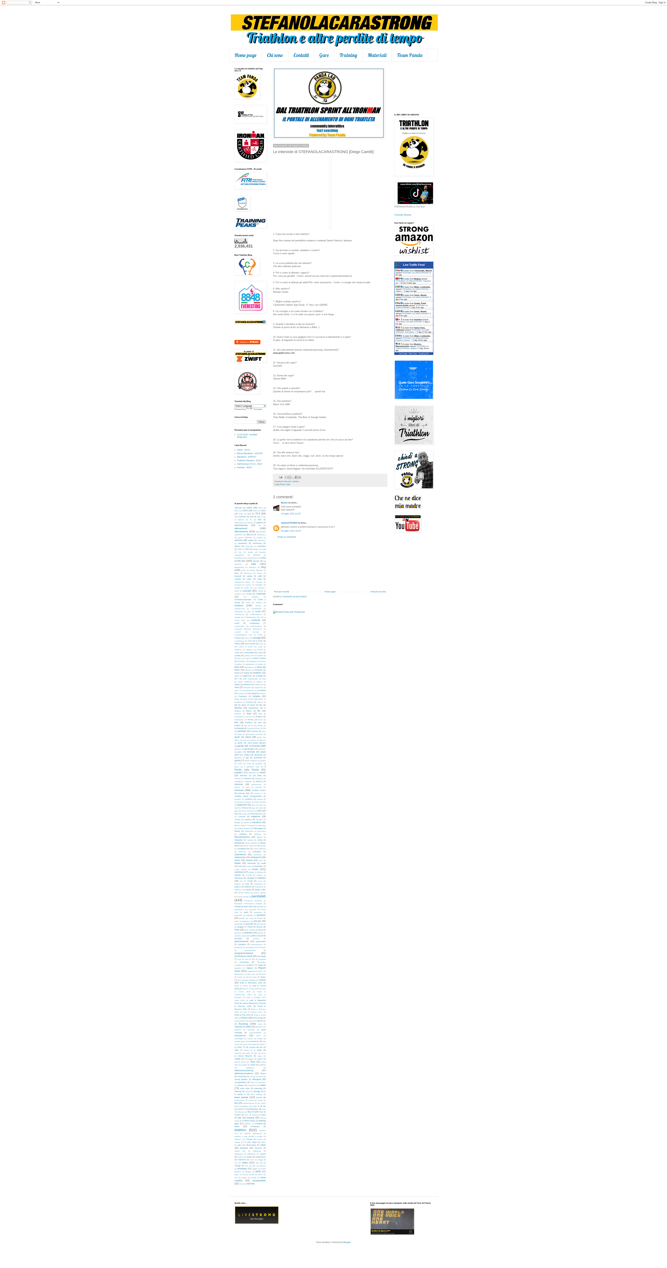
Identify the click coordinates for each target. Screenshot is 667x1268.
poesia (260, 933)
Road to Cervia (241, 986)
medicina (243, 834)
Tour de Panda (251, 1115)
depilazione (250, 664)
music (237, 860)
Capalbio (259, 585)
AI (251, 520)
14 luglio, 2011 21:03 (291, 513)
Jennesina (238, 802)
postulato (238, 938)
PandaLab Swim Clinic (243, 906)
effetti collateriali (245, 682)
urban (263, 1145)
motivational (240, 854)
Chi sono (275, 55)
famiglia (256, 696)
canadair (237, 585)
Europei (240, 693)
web (254, 1166)
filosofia (238, 708)
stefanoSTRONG (289, 523)
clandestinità (256, 609)
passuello (238, 915)
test (236, 1103)
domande (258, 670)
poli (246, 936)
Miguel (259, 837)
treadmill (258, 1124)
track (263, 1115)
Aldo (259, 520)
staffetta (262, 1065)
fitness (249, 711)
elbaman (247, 684)
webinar (263, 1166)
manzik (246, 822)
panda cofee (260, 890)
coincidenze (239, 614)
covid (260, 647)
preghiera (242, 944)
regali (260, 965)
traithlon (248, 1124)
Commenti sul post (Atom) (294, 596)
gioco (240, 752)
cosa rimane (250, 644)
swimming (258, 1088)
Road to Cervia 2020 (250, 989)
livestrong (254, 814)
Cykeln (260, 655)
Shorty (246, 1050)
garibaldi (241, 731)
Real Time (413, 354)
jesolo (248, 802)
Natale (237, 863)
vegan (249, 1157)
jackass (260, 799)
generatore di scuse (254, 734)
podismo (248, 932)
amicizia (238, 540)
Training (348, 55)
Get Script (403, 354)
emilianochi (258, 685)
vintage (237, 1166)
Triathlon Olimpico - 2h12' (249, 460)
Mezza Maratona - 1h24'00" (250, 453)
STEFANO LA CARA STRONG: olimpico (412, 347)
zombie (253, 1178)
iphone (237, 787)
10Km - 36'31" (243, 450)
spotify (244, 1065)
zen (235, 1178)
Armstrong (257, 543)
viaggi (260, 1160)
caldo (259, 579)
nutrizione (239, 872)
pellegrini (249, 915)
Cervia (249, 594)
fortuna (250, 720)
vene (252, 1160)
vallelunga (257, 1151)
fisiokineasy (253, 708)
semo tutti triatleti (250, 1044)
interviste (287, 481)
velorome (242, 1160)
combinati (255, 620)
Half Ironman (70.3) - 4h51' (249, 464)
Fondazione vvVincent (243, 717)
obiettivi (237, 875)
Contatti (301, 55)
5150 (241, 514)
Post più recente (281, 591)
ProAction (262, 947)
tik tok (263, 1106)
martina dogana (243, 828)
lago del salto (257, 808)
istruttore (249, 799)
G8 (264, 728)
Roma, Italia (285, 484)
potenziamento (241, 941)
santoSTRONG (255, 1033)
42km (263, 511)
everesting (251, 693)
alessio (250, 523)
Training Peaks (248, 1121)
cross (260, 652)
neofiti (263, 863)
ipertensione (256, 784)
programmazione (243, 953)
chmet (248, 603)
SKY (256, 1053)
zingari (244, 1178)
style (252, 1082)
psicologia (261, 956)
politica (254, 936)
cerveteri (237, 594)
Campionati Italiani (242, 582)
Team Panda (409, 55)
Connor (237, 638)
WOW (258, 1171)
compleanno (254, 623)
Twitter (254, 1142)
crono (236, 652)
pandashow (239, 909)
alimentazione (241, 525)
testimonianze (248, 1103)
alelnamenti (239, 523)
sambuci (237, 1030)
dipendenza (249, 667)
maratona (256, 822)
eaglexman (247, 676)
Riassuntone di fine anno (244, 974)
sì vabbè (258, 1050)
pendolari (261, 915)
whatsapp (242, 1168)
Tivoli (239, 1109)
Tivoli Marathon (251, 1109)
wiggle (254, 1169)
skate (248, 1053)
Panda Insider (244, 893)
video (245, 1162)
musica (249, 860)
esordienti (262, 690)
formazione (238, 720)
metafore (257, 834)
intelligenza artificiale (243, 781)
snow (264, 1053)
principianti (250, 947)
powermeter (261, 941)
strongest (256, 1079)
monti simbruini (260, 849)
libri (259, 811)
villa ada (259, 1163)
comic (237, 623)
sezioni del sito (255, 1047)
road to (262, 980)
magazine (255, 816)
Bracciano (248, 573)
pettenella (238, 924)
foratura (259, 717)
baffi (264, 549)
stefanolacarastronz (243, 1073)
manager (259, 819)
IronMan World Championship (248, 796)
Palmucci (238, 890)
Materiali (377, 55)
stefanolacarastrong (243, 1070)
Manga (237, 822)
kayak (256, 802)
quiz (239, 959)
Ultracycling (251, 1145)
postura (256, 938)
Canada (259, 582)
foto (236, 722)
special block (239, 1062)
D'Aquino (238, 658)
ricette (239, 977)
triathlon (295, 481)
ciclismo (238, 605)
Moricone (242, 852)
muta (261, 860)
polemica (238, 936)
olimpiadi (250, 878)
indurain (237, 778)
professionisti (250, 950)
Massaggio (258, 828)
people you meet (246, 918)
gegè (240, 734)
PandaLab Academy (253, 901)
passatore (258, 912)
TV (245, 1142)
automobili (249, 546)
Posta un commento (286, 537)
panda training (260, 893)
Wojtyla (248, 1172)
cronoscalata (248, 652)
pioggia (240, 927)
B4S (247, 549)
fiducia (260, 702)
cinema (258, 606)
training (250, 1118)
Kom (254, 805)
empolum (247, 687)
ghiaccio (237, 749)
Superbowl (252, 1085)
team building (256, 1094)
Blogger (347, 1242)
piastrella (249, 924)
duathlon (257, 673)
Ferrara (249, 702)
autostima (262, 546)
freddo (237, 725)
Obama (260, 872)
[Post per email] (280, 477)
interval (259, 781)
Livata (244, 814)
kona (261, 805)
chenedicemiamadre (243, 599)
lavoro (252, 811)
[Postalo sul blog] (289, 477)
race (246, 959)
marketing (262, 825)
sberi (258, 1036)
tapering (237, 1091)
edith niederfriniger (250, 679)
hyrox (236, 767)
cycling (237, 655)
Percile (260, 918)
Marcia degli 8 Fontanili (244, 825)
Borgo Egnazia (256, 570)
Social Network (245, 1056)
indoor (263, 772)
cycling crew (249, 655)
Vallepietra (238, 1154)
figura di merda (248, 705)
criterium (249, 650)
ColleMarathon (250, 617)
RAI (253, 959)
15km (260, 508)
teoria (260, 1100)
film (261, 705)
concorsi (255, 632)
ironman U (258, 793)
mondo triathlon (251, 843)
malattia (237, 819)
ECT (236, 679)
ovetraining (258, 884)
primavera (238, 947)
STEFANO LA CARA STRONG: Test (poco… (412, 331)
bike (253, 564)
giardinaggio (249, 749)
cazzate (247, 590)
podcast (237, 933)
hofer (240, 764)
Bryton (259, 573)
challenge (261, 594)
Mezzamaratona (242, 837)
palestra (248, 887)
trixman (260, 1139)
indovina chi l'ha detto (251, 775)
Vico (236, 1163)
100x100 (238, 508)
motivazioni (256, 857)
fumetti (260, 726)
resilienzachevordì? (255, 971)
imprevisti (252, 773)
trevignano (255, 1126)
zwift (248, 1184)
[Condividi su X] (293, 477)
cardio (246, 588)
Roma (245, 1018)
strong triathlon (241, 1079)
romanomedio (239, 1021)
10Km (249, 508)
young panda (248, 1174)
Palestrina (259, 887)
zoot (241, 1184)
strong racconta (256, 1076)
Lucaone (241, 816)
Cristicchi (237, 650)
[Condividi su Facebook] (296, 477)
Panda (248, 890)
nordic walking (240, 869)
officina (259, 875)
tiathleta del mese (249, 1106)
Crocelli (259, 650)
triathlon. (237, 1139)
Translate (257, 409)
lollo (264, 814)
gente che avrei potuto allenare (252, 743)
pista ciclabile (249, 930)
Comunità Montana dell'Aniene (248, 629)
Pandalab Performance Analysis (248, 904)
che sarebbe (251, 597)
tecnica (259, 1097)
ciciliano (259, 603)
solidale (237, 1059)
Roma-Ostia (258, 1018)
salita (248, 1026)
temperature (239, 1100)
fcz (252, 699)
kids (264, 802)
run (264, 1021)
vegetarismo (260, 1157)
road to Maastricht (250, 1003)
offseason (238, 878)
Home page (245, 55)
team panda (241, 1097)
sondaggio (249, 1059)
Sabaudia (238, 1027)
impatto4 (238, 772)
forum (260, 720)
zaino (260, 1174)
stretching (242, 1076)
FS (252, 726)
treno (236, 1126)
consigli (256, 637)
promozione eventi (243, 956)
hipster (263, 761)
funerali (250, 728)
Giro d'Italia (244, 755)
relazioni (237, 968)
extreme (262, 693)
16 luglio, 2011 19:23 (291, 531)
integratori (259, 778)
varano (263, 1154)
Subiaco (240, 1085)
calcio (249, 579)
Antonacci (262, 540)
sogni (260, 1056)
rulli (258, 1021)
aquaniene (242, 543)
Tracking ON (424, 354)
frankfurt (248, 722)
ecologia (259, 676)
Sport (252, 1062)
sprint (252, 1065)
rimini (255, 977)
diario (260, 664)
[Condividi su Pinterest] (299, 477)
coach (258, 611)
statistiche (250, 1068)
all (259, 525)
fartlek (236, 699)
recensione (244, 962)
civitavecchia (239, 609)
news (248, 866)
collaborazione (256, 614)
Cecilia (260, 591)
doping (246, 673)
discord (248, 670)
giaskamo (262, 749)
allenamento (241, 531)
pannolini (252, 909)
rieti (247, 977)
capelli (237, 588)
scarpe (260, 1039)
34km (255, 511)
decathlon (242, 661)
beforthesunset (240, 558)
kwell (236, 808)
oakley (251, 872)
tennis (251, 1100)
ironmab (258, 787)
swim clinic (245, 1088)
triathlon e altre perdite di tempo (248, 1136)
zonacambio (259, 1180)
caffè (260, 576)
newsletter (258, 866)
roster (251, 1021)
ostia (247, 884)
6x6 (249, 514)
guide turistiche (251, 761)
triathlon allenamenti (253, 1133)
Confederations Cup (243, 635)
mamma (248, 819)
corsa (237, 643)
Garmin (255, 731)
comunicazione (256, 626)
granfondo (258, 758)
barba (250, 552)
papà (246, 912)
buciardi (237, 576)
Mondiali (237, 843)
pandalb (260, 907)
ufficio (263, 1142)
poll (261, 936)
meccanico (261, 831)
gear (264, 731)
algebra (259, 523)
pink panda (261, 924)
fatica (245, 699)
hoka (249, 764)
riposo (263, 977)
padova (237, 887)
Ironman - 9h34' (244, 467)
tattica (247, 1091)
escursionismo (248, 690)
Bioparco (252, 567)
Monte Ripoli (248, 846)
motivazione (240, 857)
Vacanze (258, 1148)
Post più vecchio (378, 591)
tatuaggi (257, 1091)
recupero (250, 965)
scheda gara (239, 1041)
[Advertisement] (330, 564)
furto (258, 728)
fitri (258, 711)
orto (241, 881)
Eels (264, 679)
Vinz (246, 1166)
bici (243, 560)
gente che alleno (242, 737)
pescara (257, 921)
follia (260, 714)
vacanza (244, 1148)
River (254, 980)
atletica (237, 546)
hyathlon (259, 764)
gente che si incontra (249, 745)
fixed (249, 713)
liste (236, 814)
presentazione (256, 944)
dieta (236, 667)
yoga (236, 1174)
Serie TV (241, 1047)
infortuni (247, 778)
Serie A (263, 1044)
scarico (250, 1039)
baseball (256, 555)
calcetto (237, 579)
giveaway (258, 755)
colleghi (237, 617)
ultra (239, 1145)
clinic (249, 612)
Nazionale (251, 863)
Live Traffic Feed (414, 264)
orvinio (250, 881)
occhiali (249, 875)
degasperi (253, 661)
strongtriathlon (240, 1082)
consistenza (239, 641)
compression (239, 626)
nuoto (255, 869)
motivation (257, 852)
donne (237, 673)
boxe (236, 573)
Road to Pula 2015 (242, 1015)
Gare (324, 55)
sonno (259, 1059)
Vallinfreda (251, 1154)
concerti (237, 632)
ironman (239, 790)
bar (240, 552)
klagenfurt (242, 805)
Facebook (242, 696)
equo (236, 690)
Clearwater (238, 612)
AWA (240, 549)
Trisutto (249, 1139)
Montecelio (261, 846)
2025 (236, 511)
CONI (260, 635)
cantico (248, 585)
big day (256, 561)
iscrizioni (237, 799)
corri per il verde (255, 641)
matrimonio (249, 831)
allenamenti (240, 528)
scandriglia (238, 1039)
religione (249, 968)
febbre (260, 699)
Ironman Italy (243, 793)
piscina (259, 927)
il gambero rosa (251, 767)
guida (237, 760)
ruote (260, 1024)
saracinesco (240, 1035)
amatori (259, 538)
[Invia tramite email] (286, 477)
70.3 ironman (240, 517)
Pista (236, 930)
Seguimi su (244, 342)
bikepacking (239, 567)
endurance (258, 687)
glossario (238, 758)
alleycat (249, 535)
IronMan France (259, 790)
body (244, 570)
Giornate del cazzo (256, 752)
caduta (249, 576)
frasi (260, 722)
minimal (250, 840)
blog (263, 567)
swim (263, 1085)
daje (247, 658)
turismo (237, 1142)
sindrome (238, 1053)
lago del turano (240, 811)
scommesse (253, 1041)
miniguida (238, 840)
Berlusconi (254, 558)
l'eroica (245, 808)
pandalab (259, 896)
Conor (246, 638)
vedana (240, 1157)
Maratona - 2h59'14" (246, 457)
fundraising (239, 728)
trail (239, 1118)
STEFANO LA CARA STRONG (416, 273)
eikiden (259, 682)
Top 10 (250, 1112)
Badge (255, 549)
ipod (247, 787)
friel (245, 726)
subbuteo (262, 1082)
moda (259, 840)
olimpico (262, 878)
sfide (236, 1050)
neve (241, 866)
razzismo (262, 959)
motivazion (257, 855)
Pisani (250, 927)
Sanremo (251, 1030)
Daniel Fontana (259, 658)
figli (235, 705)
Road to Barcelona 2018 (251, 983)
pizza (260, 930)
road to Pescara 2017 (252, 1012)
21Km (245, 510)
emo (236, 687)
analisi (250, 540)
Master (284, 503)
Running (243, 1023)
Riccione (262, 974)
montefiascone (243, 849)
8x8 (251, 517)
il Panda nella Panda (250, 768)
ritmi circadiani (243, 980)
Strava (263, 1073)
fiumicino (237, 714)
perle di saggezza (241, 921)
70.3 (257, 513)
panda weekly (243, 897)
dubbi (236, 676)
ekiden (237, 684)
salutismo (259, 1027)
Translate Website (402, 215)
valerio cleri (239, 1151)
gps (247, 758)
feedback (238, 702)
